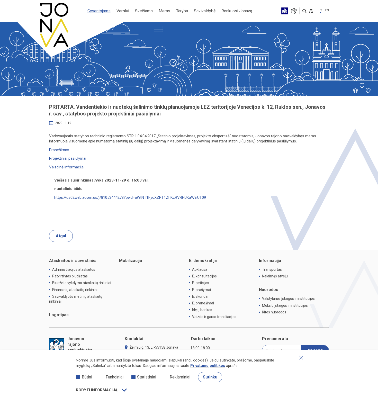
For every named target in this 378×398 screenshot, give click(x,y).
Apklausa (199, 269)
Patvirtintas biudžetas (70, 276)
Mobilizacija (130, 260)
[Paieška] (304, 11)
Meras (164, 10)
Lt (320, 10)
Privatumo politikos (207, 365)
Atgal (61, 235)
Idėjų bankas (202, 310)
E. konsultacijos (204, 276)
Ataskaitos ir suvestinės (72, 260)
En (327, 10)
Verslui (122, 10)
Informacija (270, 260)
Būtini (87, 377)
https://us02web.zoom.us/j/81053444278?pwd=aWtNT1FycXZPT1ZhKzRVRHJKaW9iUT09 (130, 197)
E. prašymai (201, 290)
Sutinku (210, 377)
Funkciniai (114, 377)
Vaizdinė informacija (66, 167)
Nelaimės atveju (275, 276)
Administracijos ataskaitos (73, 269)
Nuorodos (268, 289)
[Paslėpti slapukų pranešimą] (301, 357)
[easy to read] (284, 10)
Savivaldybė (204, 10)
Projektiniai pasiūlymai (67, 158)
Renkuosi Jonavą (236, 10)
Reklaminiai (180, 377)
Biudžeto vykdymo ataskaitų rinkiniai (81, 283)
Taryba (182, 10)
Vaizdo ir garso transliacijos (214, 317)
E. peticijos (200, 283)
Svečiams (144, 10)
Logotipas (59, 314)
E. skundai (200, 296)
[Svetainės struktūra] (311, 11)
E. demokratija (203, 260)
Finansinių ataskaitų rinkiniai (74, 290)
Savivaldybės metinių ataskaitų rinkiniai (75, 298)
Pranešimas (59, 150)
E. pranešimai (203, 303)
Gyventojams (99, 10)
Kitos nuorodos (274, 312)
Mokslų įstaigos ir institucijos (285, 305)
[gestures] (294, 11)
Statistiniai (146, 377)
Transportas (272, 269)
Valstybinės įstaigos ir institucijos (288, 298)
